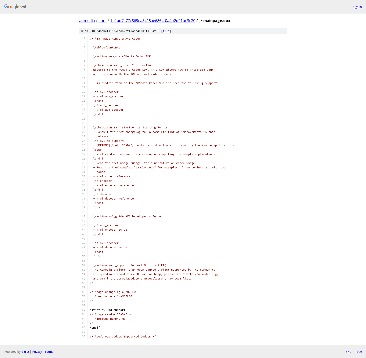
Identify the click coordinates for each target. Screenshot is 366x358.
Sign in (357, 7)
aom (102, 20)
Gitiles (25, 352)
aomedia (87, 20)
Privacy (37, 352)
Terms (48, 352)
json (358, 351)
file (166, 31)
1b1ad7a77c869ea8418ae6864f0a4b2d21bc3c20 (152, 20)
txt (348, 351)
